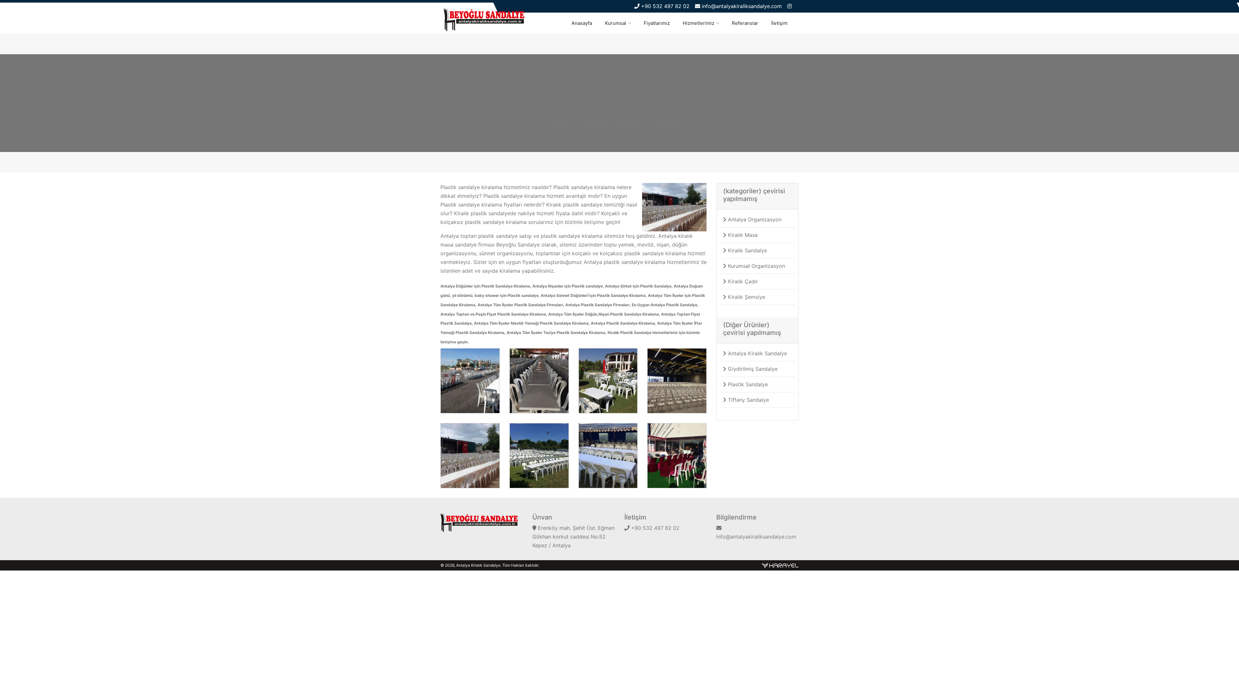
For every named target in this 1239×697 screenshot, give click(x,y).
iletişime (595, 222)
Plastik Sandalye (668, 124)
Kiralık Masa (742, 235)
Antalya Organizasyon (753, 219)
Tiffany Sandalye (747, 400)
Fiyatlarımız (657, 23)
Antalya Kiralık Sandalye (756, 353)
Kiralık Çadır (742, 281)
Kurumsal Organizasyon (755, 266)
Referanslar (745, 23)
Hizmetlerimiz (698, 23)
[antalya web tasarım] (780, 565)
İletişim (779, 23)
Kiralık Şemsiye (745, 297)
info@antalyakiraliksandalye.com (741, 6)
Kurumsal (615, 23)
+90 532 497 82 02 (665, 6)
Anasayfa (581, 23)
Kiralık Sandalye (746, 250)
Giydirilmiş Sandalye (752, 369)
